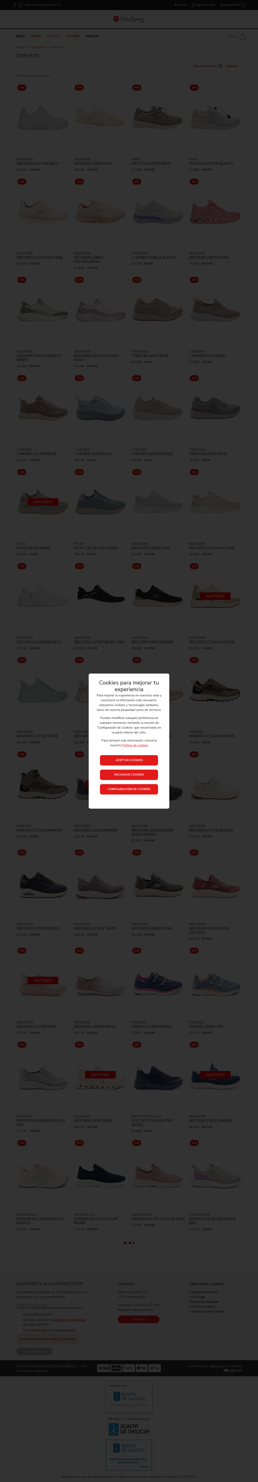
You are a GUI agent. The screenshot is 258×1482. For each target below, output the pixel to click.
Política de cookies (135, 745)
